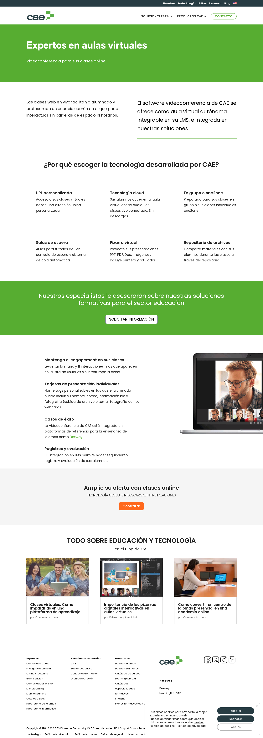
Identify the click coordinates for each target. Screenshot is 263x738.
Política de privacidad (58, 734)
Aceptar (235, 711)
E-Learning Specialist (123, 617)
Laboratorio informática (41, 708)
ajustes (199, 722)
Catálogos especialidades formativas (125, 688)
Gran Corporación (82, 678)
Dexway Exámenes (127, 668)
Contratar (131, 506)
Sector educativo (81, 668)
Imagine (120, 698)
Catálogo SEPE (35, 698)
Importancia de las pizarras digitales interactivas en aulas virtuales (130, 608)
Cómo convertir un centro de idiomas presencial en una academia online (204, 608)
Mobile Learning (36, 693)
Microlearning (35, 688)
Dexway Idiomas (125, 663)
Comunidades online (39, 683)
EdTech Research (210, 3)
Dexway (76, 437)
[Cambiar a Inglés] (235, 4)
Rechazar (235, 719)
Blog (227, 3)
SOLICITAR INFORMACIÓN (131, 319)
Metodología (187, 3)
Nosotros (169, 3)
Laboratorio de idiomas (41, 703)
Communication (46, 617)
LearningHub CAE (170, 693)
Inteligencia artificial (38, 668)
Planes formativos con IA (130, 703)
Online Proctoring (37, 673)
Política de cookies (86, 734)
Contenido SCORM (37, 663)
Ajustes (236, 727)
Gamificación (34, 678)
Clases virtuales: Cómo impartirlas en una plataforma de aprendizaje (55, 608)
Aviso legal (34, 734)
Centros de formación (84, 673)
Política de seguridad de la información (124, 734)
